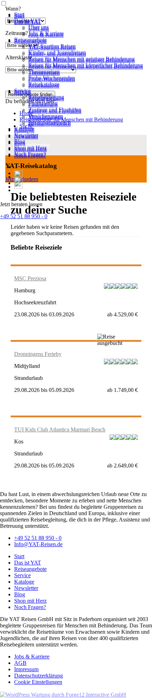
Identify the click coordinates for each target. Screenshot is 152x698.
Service (22, 92)
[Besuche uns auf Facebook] (17, 173)
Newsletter (26, 136)
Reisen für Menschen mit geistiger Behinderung (81, 60)
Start (19, 16)
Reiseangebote (30, 41)
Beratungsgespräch (49, 124)
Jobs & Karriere (46, 35)
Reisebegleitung (46, 98)
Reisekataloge (43, 86)
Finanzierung (43, 105)
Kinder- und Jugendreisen (57, 54)
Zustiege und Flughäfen (54, 111)
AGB (20, 663)
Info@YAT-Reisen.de (38, 544)
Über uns (38, 28)
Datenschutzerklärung (38, 676)
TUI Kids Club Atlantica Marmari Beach (59, 429)
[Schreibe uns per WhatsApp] (18, 183)
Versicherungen (45, 117)
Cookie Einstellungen (38, 682)
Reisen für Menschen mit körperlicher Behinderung (85, 67)
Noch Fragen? (30, 156)
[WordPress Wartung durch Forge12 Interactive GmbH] (63, 695)
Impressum (26, 669)
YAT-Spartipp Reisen (52, 47)
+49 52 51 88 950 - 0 (23, 216)
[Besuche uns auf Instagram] (17, 190)
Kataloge (24, 130)
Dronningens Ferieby (38, 354)
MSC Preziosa (30, 278)
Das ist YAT (27, 22)
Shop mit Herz (30, 149)
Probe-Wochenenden (51, 79)
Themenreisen (44, 73)
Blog (19, 143)
